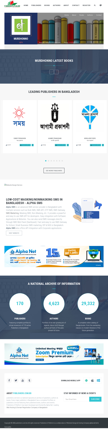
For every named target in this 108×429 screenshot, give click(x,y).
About (66, 5)
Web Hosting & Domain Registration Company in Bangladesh (27, 407)
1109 (78, 145)
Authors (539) (60, 145)
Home (26, 5)
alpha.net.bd (93, 423)
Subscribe (95, 399)
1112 (43, 145)
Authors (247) (95, 145)
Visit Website (14, 233)
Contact (76, 5)
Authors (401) (24, 145)
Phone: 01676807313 (71, 42)
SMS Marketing (12, 213)
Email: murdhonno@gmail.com (49, 47)
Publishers (36, 5)
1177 (8, 145)
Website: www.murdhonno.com (50, 42)
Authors (56, 5)
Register (86, 5)
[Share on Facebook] (31, 145)
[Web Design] (54, 185)
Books (47, 5)
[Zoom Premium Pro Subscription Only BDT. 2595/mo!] (54, 354)
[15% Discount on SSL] (54, 256)
